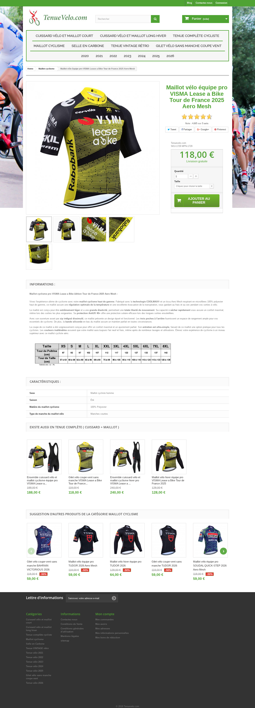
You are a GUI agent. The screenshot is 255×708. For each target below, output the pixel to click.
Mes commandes (104, 619)
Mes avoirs (101, 624)
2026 (170, 56)
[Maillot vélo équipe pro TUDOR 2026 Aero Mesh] (86, 540)
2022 (113, 56)
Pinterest (221, 129)
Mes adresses (102, 628)
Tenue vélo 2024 (34, 666)
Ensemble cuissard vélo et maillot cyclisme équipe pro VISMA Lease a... (42, 480)
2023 (127, 56)
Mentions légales (70, 636)
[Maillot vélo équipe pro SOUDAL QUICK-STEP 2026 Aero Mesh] (210, 540)
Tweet (173, 129)
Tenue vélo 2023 (34, 662)
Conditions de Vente (71, 624)
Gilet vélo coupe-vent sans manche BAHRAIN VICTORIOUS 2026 (42, 565)
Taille (177, 181)
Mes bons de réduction (107, 637)
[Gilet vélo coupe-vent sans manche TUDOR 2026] (169, 540)
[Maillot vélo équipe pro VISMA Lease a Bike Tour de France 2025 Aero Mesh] (39, 229)
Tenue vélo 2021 (34, 653)
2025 (156, 56)
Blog (189, 3)
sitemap (65, 640)
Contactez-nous (204, 3)
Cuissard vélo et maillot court (64, 36)
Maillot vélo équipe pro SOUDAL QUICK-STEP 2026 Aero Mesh (210, 565)
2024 (141, 56)
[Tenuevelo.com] (58, 17)
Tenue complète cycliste (196, 36)
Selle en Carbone (88, 46)
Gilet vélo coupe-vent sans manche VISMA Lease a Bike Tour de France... (85, 480)
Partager (187, 129)
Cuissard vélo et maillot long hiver (133, 36)
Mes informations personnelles (112, 633)
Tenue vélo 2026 (34, 683)
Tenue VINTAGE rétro (130, 46)
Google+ (204, 129)
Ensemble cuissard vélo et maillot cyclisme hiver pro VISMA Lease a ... (125, 480)
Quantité (178, 171)
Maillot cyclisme (49, 46)
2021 (99, 56)
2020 (85, 56)
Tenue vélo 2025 (34, 671)
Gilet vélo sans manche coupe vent (189, 46)
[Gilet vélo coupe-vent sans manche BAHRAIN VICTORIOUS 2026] (44, 540)
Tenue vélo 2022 (34, 657)
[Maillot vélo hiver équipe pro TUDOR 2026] (127, 540)
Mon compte (104, 614)
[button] (223, 551)
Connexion (221, 3)
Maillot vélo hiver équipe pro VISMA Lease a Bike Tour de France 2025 (168, 480)
